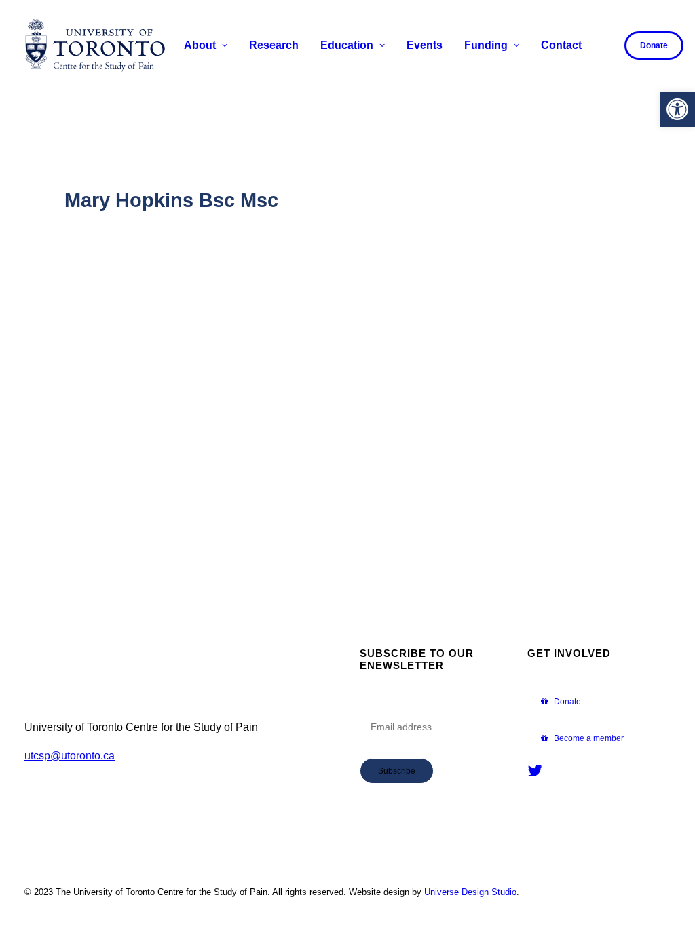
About (200, 45)
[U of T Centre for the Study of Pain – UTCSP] (95, 45)
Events (425, 45)
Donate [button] (567, 701)
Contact (561, 45)
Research (274, 45)
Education (346, 45)
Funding (486, 45)
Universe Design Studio (470, 892)
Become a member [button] (589, 738)
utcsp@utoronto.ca (69, 755)
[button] (677, 109)
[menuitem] (205, 45)
